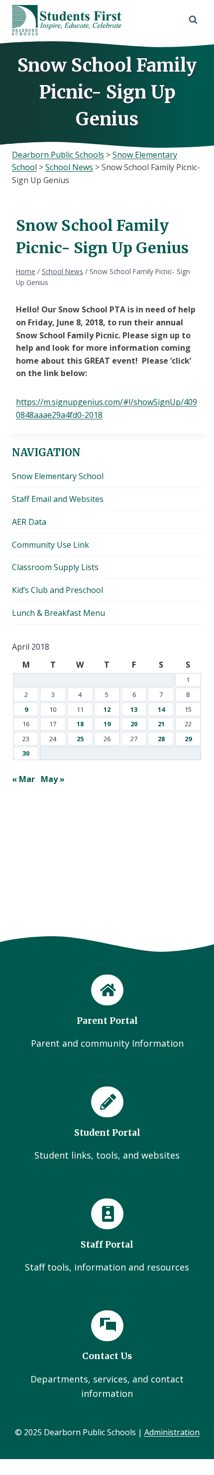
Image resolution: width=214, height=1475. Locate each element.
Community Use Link (50, 544)
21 (161, 723)
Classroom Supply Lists (55, 567)
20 (133, 723)
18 (80, 723)
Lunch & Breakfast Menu (58, 612)
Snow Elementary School (58, 476)
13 (133, 709)
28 (161, 738)
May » (53, 779)
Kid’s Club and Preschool (57, 590)
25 (80, 738)
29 (188, 738)
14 (161, 709)
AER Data (29, 521)
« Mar (23, 779)
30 (25, 753)
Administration (172, 1432)
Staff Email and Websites (58, 498)
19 (107, 723)
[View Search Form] (193, 20)
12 (107, 709)
